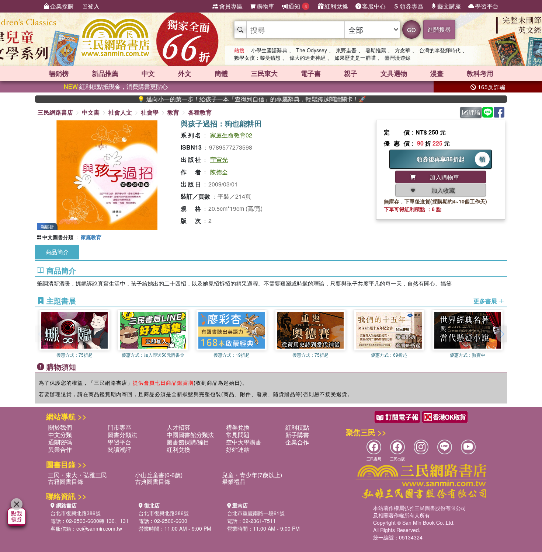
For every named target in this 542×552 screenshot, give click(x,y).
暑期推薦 (375, 50)
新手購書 (297, 434)
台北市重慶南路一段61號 (256, 513)
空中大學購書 (243, 442)
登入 (94, 6)
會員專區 (231, 6)
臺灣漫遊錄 (397, 57)
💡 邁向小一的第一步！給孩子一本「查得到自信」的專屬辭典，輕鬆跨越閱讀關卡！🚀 (235, 99)
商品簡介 (57, 252)
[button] (501, 334)
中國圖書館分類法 (190, 434)
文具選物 (394, 73)
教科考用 (480, 73)
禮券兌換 (238, 427)
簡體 (221, 73)
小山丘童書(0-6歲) (159, 475)
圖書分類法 (122, 434)
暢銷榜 (59, 73)
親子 (350, 73)
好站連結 (238, 449)
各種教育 (200, 112)
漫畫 (437, 73)
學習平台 (486, 6)
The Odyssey (311, 50)
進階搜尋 (439, 29)
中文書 (91, 112)
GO (411, 30)
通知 (297, 6)
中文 (148, 73)
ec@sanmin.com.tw (99, 528)
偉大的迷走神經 (307, 57)
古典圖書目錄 (152, 481)
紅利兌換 (336, 6)
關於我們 (60, 427)
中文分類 (60, 434)
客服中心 (374, 6)
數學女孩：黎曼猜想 (257, 57)
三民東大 (264, 73)
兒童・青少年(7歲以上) (252, 475)
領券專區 (411, 6)
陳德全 (219, 172)
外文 (184, 73)
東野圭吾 (346, 50)
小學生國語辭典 (269, 50)
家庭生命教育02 (231, 135)
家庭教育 (91, 237)
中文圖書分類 (57, 237)
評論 (474, 112)
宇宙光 (219, 159)
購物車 (265, 6)
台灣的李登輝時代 (440, 50)
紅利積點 (297, 427)
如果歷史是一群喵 (355, 57)
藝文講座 (449, 6)
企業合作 (297, 442)
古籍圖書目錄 (65, 481)
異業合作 (60, 449)
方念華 (402, 50)
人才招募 (178, 427)
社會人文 (120, 112)
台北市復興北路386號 (76, 513)
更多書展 (485, 301)
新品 (105, 73)
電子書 (311, 73)
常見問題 (238, 434)
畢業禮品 (234, 481)
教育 (173, 112)
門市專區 (119, 427)
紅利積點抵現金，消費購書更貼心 (116, 86)
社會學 (150, 112)
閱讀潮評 (119, 449)
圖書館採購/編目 (188, 442)
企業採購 (62, 6)
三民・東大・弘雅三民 (77, 475)
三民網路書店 (55, 112)
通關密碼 (60, 442)
